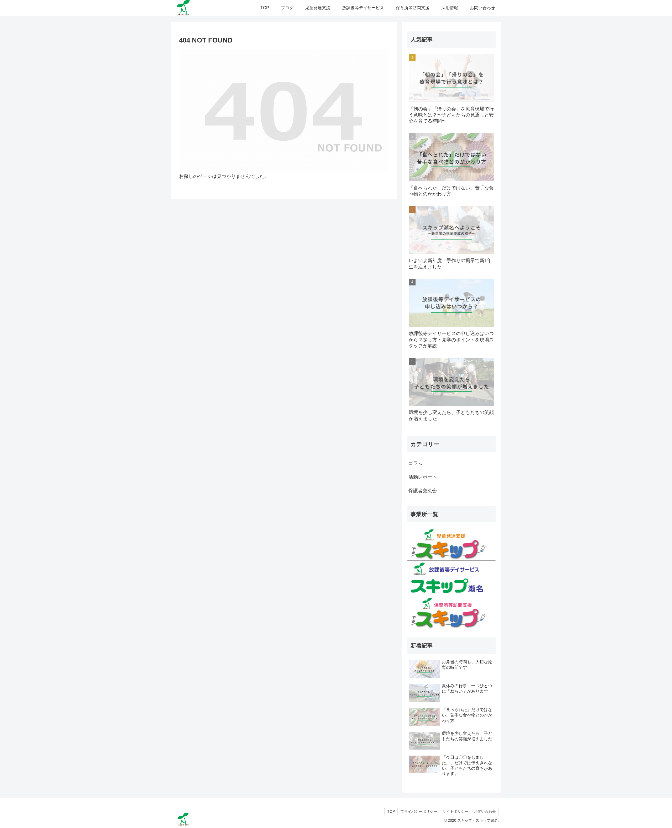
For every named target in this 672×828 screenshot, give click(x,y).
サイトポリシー (455, 811)
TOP (391, 811)
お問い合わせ (485, 811)
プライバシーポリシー (418, 811)
